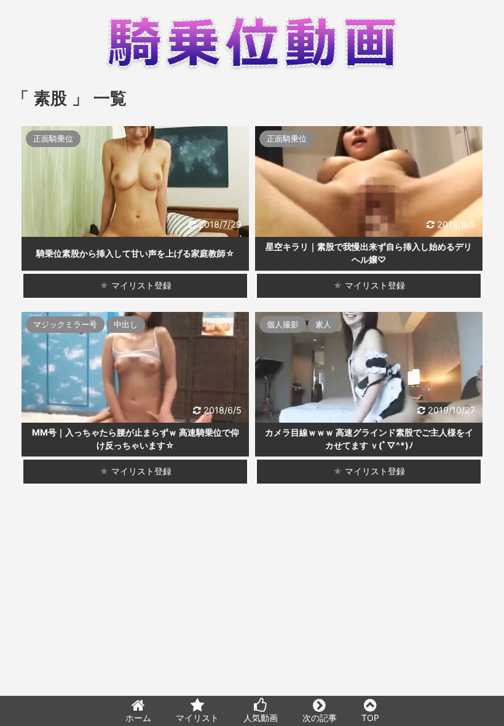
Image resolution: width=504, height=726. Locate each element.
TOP (370, 717)
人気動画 (260, 717)
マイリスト (197, 717)
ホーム (138, 717)
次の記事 (319, 717)
